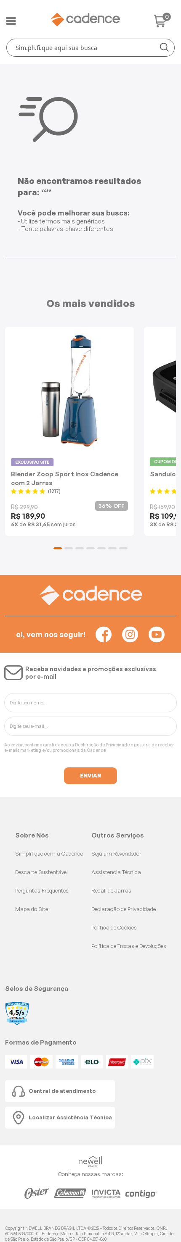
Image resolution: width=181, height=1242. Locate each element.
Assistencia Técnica (116, 872)
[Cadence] (85, 19)
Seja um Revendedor (116, 853)
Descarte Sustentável (41, 872)
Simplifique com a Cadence (49, 853)
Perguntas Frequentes (42, 890)
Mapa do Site (31, 909)
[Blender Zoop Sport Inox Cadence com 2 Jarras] (69, 390)
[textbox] (90, 48)
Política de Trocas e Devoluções (128, 946)
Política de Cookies (114, 927)
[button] (57, 548)
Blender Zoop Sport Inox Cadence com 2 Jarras (64, 478)
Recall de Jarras (111, 890)
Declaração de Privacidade (102, 744)
